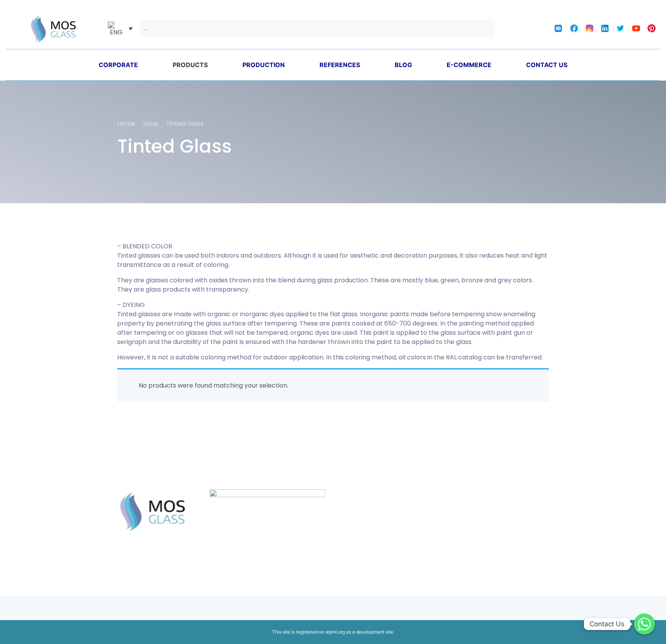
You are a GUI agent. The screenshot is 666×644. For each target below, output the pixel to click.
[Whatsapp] (145, 557)
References (340, 65)
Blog (403, 65)
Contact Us (546, 65)
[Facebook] (120, 557)
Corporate (118, 65)
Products (190, 65)
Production (263, 65)
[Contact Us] (644, 624)
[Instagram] (133, 557)
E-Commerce (469, 65)
